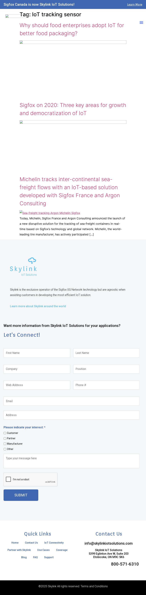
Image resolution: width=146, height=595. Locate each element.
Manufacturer (15, 443)
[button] (141, 22)
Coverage (61, 550)
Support (49, 557)
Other (10, 449)
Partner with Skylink (19, 550)
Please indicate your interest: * (24, 427)
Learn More (134, 4)
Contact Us (31, 542)
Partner (11, 438)
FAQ (35, 557)
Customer (12, 433)
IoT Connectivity (54, 542)
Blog (24, 557)
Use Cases (43, 550)
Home (15, 542)
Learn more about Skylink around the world (38, 306)
